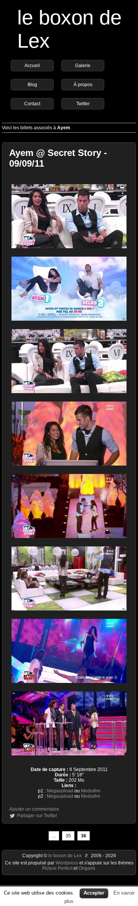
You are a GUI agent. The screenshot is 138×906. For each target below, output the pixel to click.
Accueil (32, 65)
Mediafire (90, 791)
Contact (32, 103)
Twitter (83, 103)
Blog (32, 84)
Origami (87, 868)
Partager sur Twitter (37, 815)
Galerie (82, 65)
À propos (83, 84)
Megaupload (60, 791)
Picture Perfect (57, 868)
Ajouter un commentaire (34, 809)
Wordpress (67, 863)
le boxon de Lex (65, 855)
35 (68, 836)
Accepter (94, 893)
